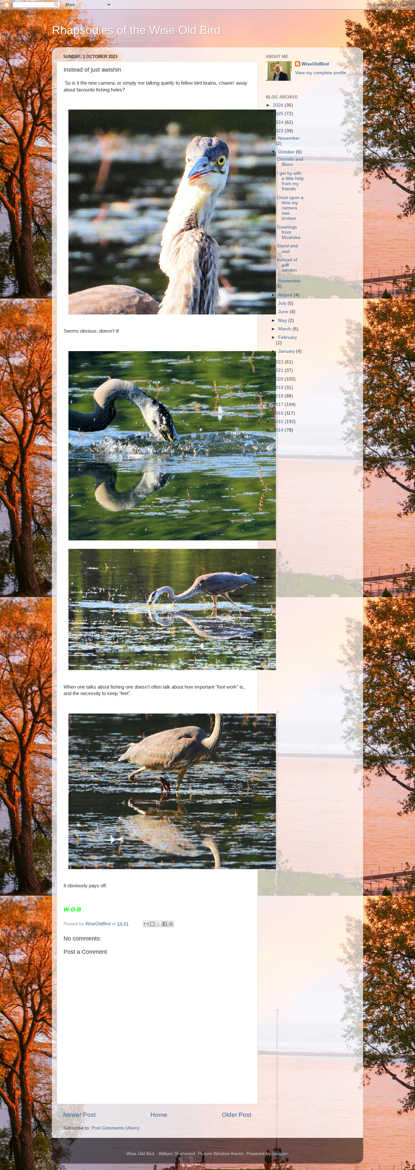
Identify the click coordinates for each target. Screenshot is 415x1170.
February (287, 337)
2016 (279, 413)
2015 (279, 421)
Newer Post (79, 1114)
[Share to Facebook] (164, 924)
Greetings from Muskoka (288, 232)
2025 (279, 113)
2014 (279, 430)
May (283, 320)
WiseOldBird (315, 64)
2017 (279, 404)
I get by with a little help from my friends (290, 181)
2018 (279, 396)
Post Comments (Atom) (115, 1128)
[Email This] (146, 924)
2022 (279, 362)
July (283, 303)
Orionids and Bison (290, 162)
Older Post (236, 1114)
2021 (279, 370)
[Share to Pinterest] (171, 924)
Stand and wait (287, 248)
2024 (279, 122)
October (287, 151)
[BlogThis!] (152, 924)
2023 (279, 130)
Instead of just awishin (287, 265)
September (289, 280)
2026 (279, 105)
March (285, 328)
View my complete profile (320, 72)
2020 (279, 379)
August (286, 294)
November (289, 138)
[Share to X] (158, 924)
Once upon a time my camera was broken (290, 208)
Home (158, 1114)
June (284, 311)
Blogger (280, 1153)
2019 (279, 387)
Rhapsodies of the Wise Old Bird (136, 30)
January (287, 351)
